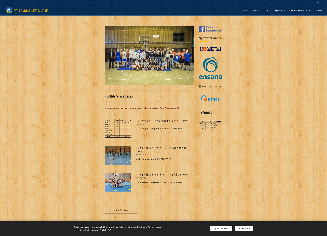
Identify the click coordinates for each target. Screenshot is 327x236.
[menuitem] (246, 10)
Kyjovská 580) (173, 108)
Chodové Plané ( (157, 108)
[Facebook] (318, 2)
